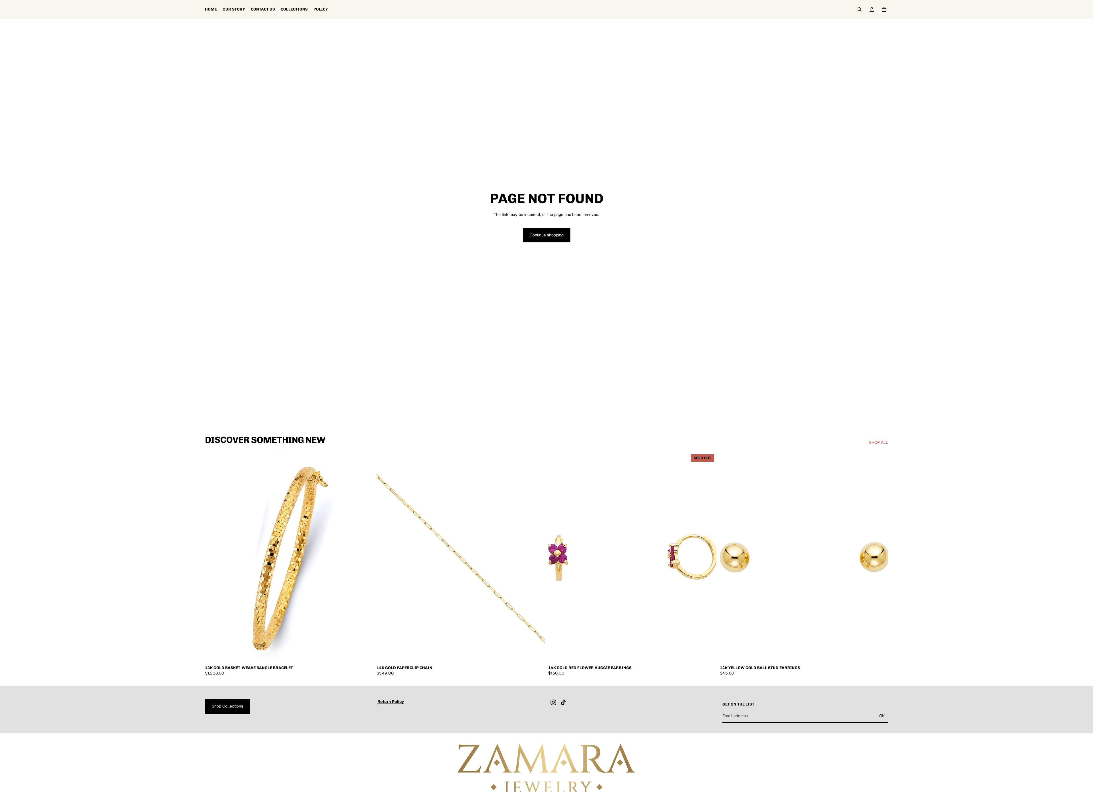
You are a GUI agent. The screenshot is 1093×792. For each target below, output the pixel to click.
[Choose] (536, 653)
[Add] (364, 653)
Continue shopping (547, 235)
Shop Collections (227, 706)
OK (882, 715)
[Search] (859, 9)
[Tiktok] (563, 702)
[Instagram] (553, 702)
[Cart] (884, 9)
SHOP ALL (878, 442)
